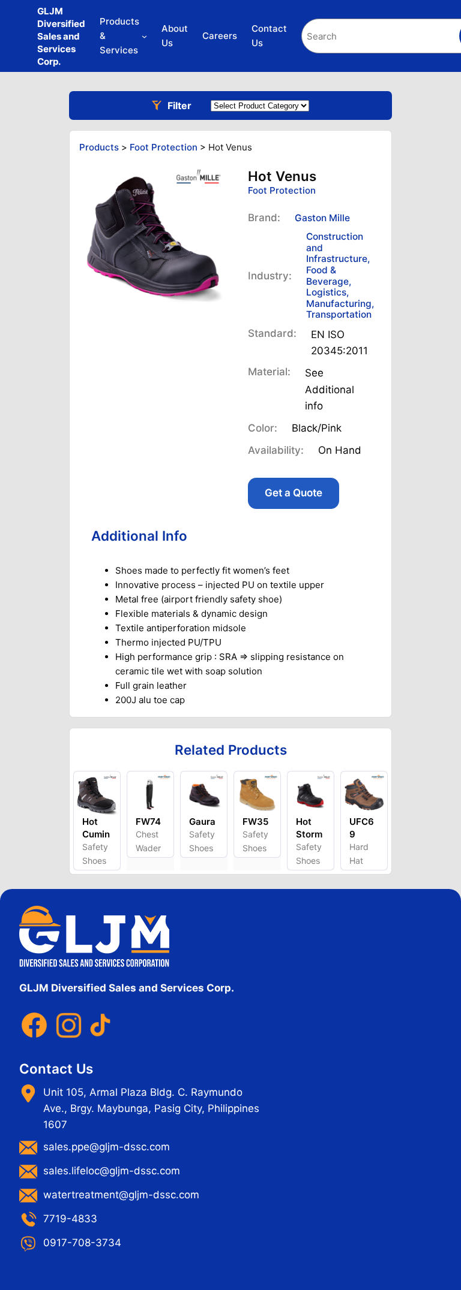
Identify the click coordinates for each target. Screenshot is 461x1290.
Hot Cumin (96, 828)
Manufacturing (339, 303)
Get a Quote (293, 493)
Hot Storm (309, 828)
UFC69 (361, 828)
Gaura (202, 821)
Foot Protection (282, 190)
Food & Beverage (327, 275)
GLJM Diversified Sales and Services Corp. (61, 36)
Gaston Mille (322, 218)
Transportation (339, 314)
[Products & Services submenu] (144, 36)
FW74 (148, 821)
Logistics (326, 292)
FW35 (255, 821)
